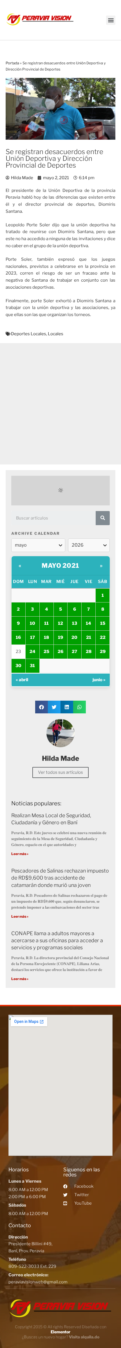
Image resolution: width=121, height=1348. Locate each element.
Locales (55, 333)
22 (103, 637)
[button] (110, 20)
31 (32, 665)
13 (74, 623)
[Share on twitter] (54, 707)
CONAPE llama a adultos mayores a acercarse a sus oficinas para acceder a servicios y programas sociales (57, 940)
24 (32, 651)
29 (103, 651)
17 (32, 637)
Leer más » (19, 854)
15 (102, 623)
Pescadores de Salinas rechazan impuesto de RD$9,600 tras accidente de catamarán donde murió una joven (60, 878)
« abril (22, 679)
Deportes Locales (28, 333)
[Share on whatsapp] (79, 707)
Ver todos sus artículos (60, 772)
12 (60, 623)
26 (60, 651)
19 (60, 637)
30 (18, 665)
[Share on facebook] (41, 707)
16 (18, 637)
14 (88, 623)
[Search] (103, 518)
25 (46, 651)
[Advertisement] (60, 403)
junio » (99, 679)
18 (46, 637)
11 (46, 623)
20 (74, 637)
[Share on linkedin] (66, 707)
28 (88, 651)
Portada (12, 63)
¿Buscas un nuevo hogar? (60, 1336)
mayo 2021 (60, 565)
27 (74, 651)
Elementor (60, 1331)
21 (88, 637)
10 (32, 623)
